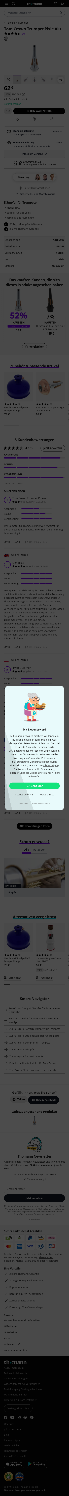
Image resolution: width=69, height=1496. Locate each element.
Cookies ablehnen (24, 794)
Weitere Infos (47, 794)
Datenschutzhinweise (41, 803)
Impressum (23, 803)
